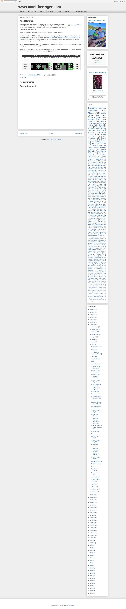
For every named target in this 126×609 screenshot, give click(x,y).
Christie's (90, 227)
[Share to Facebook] (53, 75)
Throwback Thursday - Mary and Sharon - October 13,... (96, 451)
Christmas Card (92, 170)
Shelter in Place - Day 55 (96, 458)
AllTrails (94, 156)
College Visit (99, 223)
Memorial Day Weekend (94, 257)
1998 (91, 548)
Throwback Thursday (97, 162)
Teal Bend (94, 356)
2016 (91, 502)
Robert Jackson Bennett (98, 92)
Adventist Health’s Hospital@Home (96, 398)
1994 (91, 558)
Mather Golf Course (94, 415)
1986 (91, 573)
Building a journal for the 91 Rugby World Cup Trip (96, 387)
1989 (91, 568)
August (94, 337)
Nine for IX (103, 235)
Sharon (102, 295)
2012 (91, 512)
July (93, 339)
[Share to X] (51, 75)
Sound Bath (103, 282)
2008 (91, 522)
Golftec (98, 281)
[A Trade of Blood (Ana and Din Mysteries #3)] (97, 88)
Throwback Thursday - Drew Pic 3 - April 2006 (95, 421)
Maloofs (102, 256)
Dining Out (91, 121)
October (94, 332)
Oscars (90, 260)
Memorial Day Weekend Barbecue (95, 376)
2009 (91, 520)
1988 (91, 570)
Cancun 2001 (102, 279)
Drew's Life (93, 273)
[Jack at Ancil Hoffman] (74, 25)
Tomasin (90, 270)
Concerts (98, 254)
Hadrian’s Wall (102, 273)
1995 (91, 555)
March (94, 486)
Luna (102, 249)
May (93, 344)
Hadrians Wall (101, 287)
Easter (104, 187)
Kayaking (100, 227)
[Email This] (48, 75)
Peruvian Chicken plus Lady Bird (96, 402)
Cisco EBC (99, 210)
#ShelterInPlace (97, 199)
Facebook (91, 117)
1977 (91, 588)
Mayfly (104, 192)
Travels (59, 11)
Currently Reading (97, 72)
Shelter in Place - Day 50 (96, 480)
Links (96, 275)
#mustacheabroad (97, 226)
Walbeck (104, 298)
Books (42, 11)
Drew (92, 433)
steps (89, 196)
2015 (91, 505)
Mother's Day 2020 (95, 437)
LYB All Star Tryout (94, 229)
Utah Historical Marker (99, 296)
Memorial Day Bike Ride (95, 371)
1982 (91, 575)
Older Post (78, 133)
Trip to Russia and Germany (97, 214)
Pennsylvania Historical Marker (97, 224)
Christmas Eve (92, 181)
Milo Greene (97, 123)
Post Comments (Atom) (54, 139)
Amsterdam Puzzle (94, 445)
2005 (91, 530)
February (94, 489)
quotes (94, 279)
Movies (50, 11)
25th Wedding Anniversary (98, 207)
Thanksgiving (92, 186)
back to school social (94, 251)
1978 (91, 585)
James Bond (102, 171)
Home (22, 11)
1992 (91, 560)
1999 (91, 545)
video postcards (100, 285)
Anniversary (92, 138)
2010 (91, 517)
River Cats (94, 237)
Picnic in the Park (96, 394)
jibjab (89, 241)
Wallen (102, 246)
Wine (96, 284)
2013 (91, 510)
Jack (91, 275)
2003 (91, 535)
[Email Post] (44, 75)
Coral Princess (95, 364)
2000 (91, 543)
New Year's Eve (94, 179)
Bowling (99, 264)
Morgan (95, 145)
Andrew (103, 134)
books (103, 113)
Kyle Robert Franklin (94, 469)
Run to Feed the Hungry (98, 173)
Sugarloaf (101, 240)
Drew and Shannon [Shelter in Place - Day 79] (96, 351)
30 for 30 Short (100, 144)
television (90, 285)
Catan (101, 186)
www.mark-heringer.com (39, 7)
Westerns (103, 216)
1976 (91, 590)
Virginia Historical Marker (94, 298)
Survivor (90, 223)
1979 (91, 583)
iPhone (93, 218)
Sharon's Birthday (97, 167)
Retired (67, 11)
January (94, 491)
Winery (89, 301)
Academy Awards (93, 248)
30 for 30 (103, 121)
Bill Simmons (92, 216)
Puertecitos (90, 295)
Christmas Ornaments (95, 164)
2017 (91, 500)
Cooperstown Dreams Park (97, 212)
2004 (91, 532)
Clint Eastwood (92, 220)
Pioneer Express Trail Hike (96, 406)
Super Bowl (99, 195)
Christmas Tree (92, 161)
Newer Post (23, 133)
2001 (91, 540)
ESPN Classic (91, 281)
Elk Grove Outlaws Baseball (97, 191)
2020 (91, 324)
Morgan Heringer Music (95, 168)
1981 (91, 578)
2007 (91, 525)
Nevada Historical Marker (97, 157)
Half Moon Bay (97, 241)
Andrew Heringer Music (97, 118)
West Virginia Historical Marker (97, 299)
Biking (101, 218)
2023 (91, 317)
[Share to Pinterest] (55, 75)
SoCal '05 (90, 296)
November (95, 329)
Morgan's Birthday (96, 461)
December (95, 327)
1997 (91, 550)
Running (103, 140)
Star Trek (96, 260)
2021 (91, 322)
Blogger (72, 605)
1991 (91, 563)
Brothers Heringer (101, 271)
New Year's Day (96, 213)
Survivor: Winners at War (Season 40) (96, 427)
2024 (91, 314)
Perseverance (32, 11)
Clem (93, 175)
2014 (91, 507)
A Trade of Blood (98, 91)
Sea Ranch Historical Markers (97, 165)
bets (103, 251)
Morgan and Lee (96, 346)
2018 (91, 497)
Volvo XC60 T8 (95, 193)
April (93, 484)
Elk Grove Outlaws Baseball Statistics (97, 147)
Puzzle (97, 295)
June (93, 342)
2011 (91, 515)
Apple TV (103, 161)
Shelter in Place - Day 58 (96, 441)
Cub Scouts (97, 136)
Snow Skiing (99, 159)
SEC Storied (91, 282)
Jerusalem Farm (92, 235)
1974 (91, 593)
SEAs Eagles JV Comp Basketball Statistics (97, 197)
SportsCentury (99, 268)
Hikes (100, 125)
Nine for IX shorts (99, 291)
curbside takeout (93, 201)
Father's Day (97, 184)
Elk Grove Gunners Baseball (97, 175)
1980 (91, 580)
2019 (91, 495)
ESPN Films (92, 190)
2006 (91, 527)
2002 (91, 537)
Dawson (96, 249)
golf (25, 77)
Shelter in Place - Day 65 (96, 411)
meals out (101, 284)
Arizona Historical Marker (95, 253)
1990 (91, 565)
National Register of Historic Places (97, 128)
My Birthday (102, 182)
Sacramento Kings (100, 154)
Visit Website (97, 63)
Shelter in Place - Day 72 (96, 381)
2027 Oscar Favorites (80, 11)
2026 (91, 309)
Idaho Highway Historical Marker (96, 288)
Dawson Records (92, 287)
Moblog (90, 125)
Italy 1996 (90, 290)
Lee (89, 127)
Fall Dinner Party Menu (97, 202)
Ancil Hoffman (95, 359)
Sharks (90, 268)
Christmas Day (92, 187)
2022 (91, 319)
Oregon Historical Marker (95, 293)
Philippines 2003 (101, 206)
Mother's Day (99, 178)
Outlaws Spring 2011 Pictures (97, 220)
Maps (103, 281)
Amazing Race (98, 234)
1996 (91, 553)
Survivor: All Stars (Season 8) (96, 367)
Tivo (91, 284)
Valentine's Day (97, 189)
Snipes (97, 282)
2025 (91, 312)
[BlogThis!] (49, 75)
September (95, 334)
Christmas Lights (93, 204)
